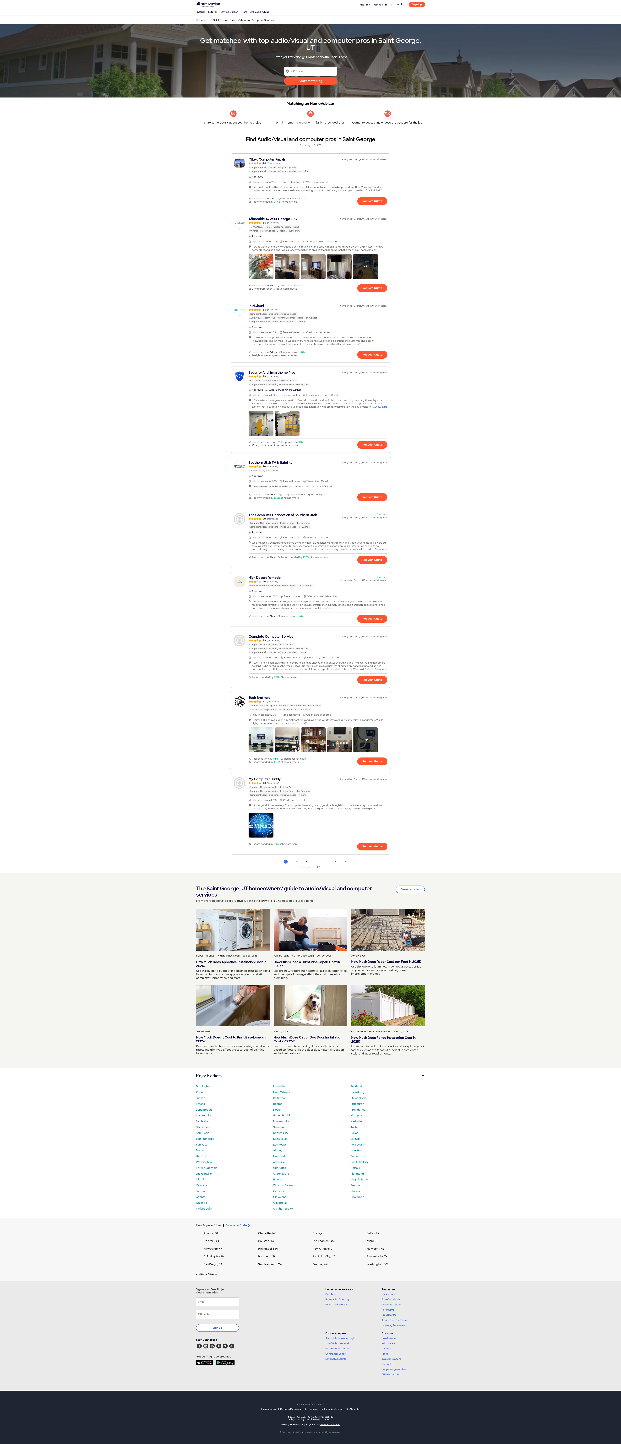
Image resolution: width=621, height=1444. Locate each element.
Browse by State (236, 1225)
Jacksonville (204, 1173)
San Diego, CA (213, 1264)
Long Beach (204, 1109)
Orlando (201, 1185)
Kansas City (280, 1133)
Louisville (279, 1086)
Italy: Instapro (311, 1409)
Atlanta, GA (211, 1233)
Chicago (201, 1203)
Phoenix (201, 1092)
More (244, 12)
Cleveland (280, 1197)
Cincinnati (279, 1191)
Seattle (355, 1185)
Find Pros (330, 1294)
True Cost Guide (391, 1299)
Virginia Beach (359, 1179)
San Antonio (358, 1156)
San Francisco (205, 1139)
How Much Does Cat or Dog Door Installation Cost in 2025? (308, 1039)
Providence (358, 1109)
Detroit (278, 1109)
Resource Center (391, 1304)
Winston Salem (283, 1185)
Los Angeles (204, 1115)
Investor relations (391, 1358)
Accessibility (327, 1418)
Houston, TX (266, 1241)
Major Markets (208, 1075)
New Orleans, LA (323, 1248)
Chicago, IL (319, 1233)
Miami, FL (373, 1241)
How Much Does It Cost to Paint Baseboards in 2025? (231, 1039)
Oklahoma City (283, 1208)
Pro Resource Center (337, 1348)
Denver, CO (211, 1241)
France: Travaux (269, 1409)
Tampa (200, 1191)
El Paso (355, 1139)
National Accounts (335, 1358)
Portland (356, 1086)
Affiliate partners (391, 1374)
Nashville (356, 1121)
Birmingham (204, 1086)
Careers (386, 1348)
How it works (389, 1338)
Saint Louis (280, 1139)
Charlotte (279, 1168)
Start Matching (310, 81)
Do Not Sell (313, 1418)
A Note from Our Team (394, 1320)
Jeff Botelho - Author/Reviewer (294, 956)
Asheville (279, 1162)
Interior (201, 12)
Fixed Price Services (336, 1304)
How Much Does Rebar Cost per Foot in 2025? (386, 962)
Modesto (202, 1121)
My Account (388, 1294)
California (301, 1418)
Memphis (356, 1115)
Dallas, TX (373, 1233)
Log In (399, 4)
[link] (310, 165)
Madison (355, 1191)
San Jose (202, 1144)
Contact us (388, 1364)
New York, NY (375, 1248)
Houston (356, 1150)
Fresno (200, 1104)
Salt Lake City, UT (323, 1256)
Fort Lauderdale (207, 1168)
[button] (261, 266)
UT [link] (208, 20)
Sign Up (417, 4)
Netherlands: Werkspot (332, 1409)
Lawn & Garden (229, 12)
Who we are (388, 1343)
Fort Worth (357, 1144)
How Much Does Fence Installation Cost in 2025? (383, 1040)
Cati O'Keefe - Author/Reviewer (370, 1031)
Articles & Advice (259, 12)
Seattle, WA (320, 1264)
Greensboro (281, 1173)
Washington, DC (377, 1264)
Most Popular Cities (208, 1225)
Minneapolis (281, 1121)
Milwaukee (357, 1197)
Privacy (291, 1418)
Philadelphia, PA (214, 1256)
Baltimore (279, 1098)
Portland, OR (266, 1256)
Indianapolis (204, 1208)
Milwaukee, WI (213, 1248)
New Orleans (281, 1092)
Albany (277, 1150)
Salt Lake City (359, 1162)
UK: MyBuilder (353, 1409)
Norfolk (355, 1168)
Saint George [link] (220, 20)
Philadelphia (358, 1098)
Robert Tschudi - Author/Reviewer (218, 956)
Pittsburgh (357, 1104)
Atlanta (201, 1197)
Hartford (201, 1156)
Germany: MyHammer (291, 1409)
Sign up (217, 1328)
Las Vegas (280, 1144)
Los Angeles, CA (323, 1241)
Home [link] (199, 20)
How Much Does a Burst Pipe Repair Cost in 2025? (307, 964)
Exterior (212, 12)
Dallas (354, 1133)
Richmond (357, 1173)
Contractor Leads (335, 1353)
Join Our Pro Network (337, 1343)
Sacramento (204, 1127)
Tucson (200, 1098)
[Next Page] (345, 862)
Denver (201, 1150)
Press (385, 1353)
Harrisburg (357, 1092)
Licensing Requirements (395, 1325)
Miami (200, 1179)
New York (279, 1156)
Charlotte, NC (267, 1233)
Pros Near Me (389, 1315)
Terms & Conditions (330, 1424)
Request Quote (372, 201)
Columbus (280, 1203)
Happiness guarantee (394, 1369)
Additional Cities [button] (205, 1274)
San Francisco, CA (270, 1264)
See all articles (410, 889)
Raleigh (278, 1179)
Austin (354, 1127)
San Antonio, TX (377, 1256)
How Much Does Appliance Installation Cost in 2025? (231, 964)
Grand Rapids (282, 1115)
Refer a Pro (388, 1309)
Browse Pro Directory (337, 1299)
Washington (204, 1162)
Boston (278, 1104)
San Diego (202, 1133)
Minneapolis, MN (268, 1248)
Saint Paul (279, 1127)
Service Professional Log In (340, 1338)
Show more (381, 406)
